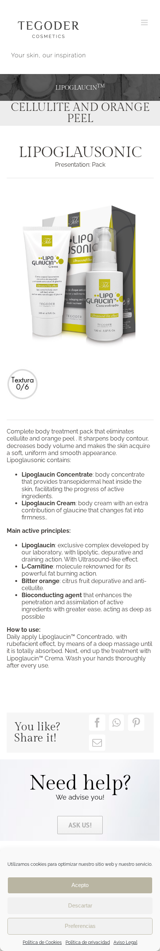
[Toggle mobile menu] (145, 22)
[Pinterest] (136, 723)
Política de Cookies (42, 942)
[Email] (97, 743)
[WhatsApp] (116, 723)
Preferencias (80, 926)
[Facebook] (97, 723)
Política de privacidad (87, 942)
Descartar (80, 905)
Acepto (80, 885)
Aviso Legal (125, 942)
